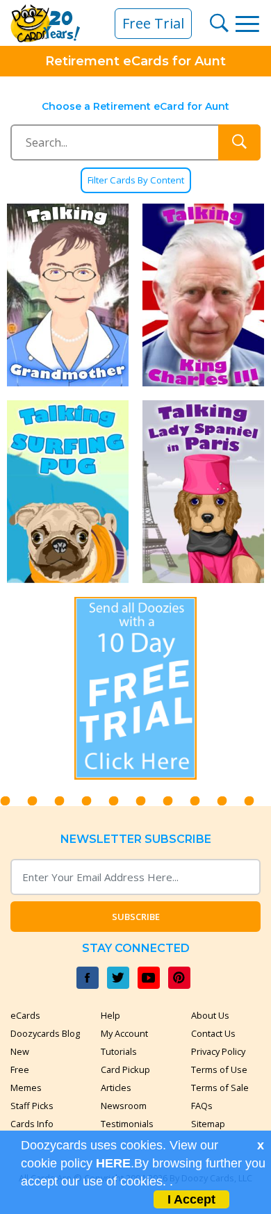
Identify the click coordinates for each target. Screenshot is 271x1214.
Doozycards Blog (45, 1033)
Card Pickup (125, 1069)
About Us (210, 1015)
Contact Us (213, 1033)
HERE (113, 1163)
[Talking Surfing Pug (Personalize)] (68, 491)
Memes (26, 1087)
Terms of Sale (220, 1087)
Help (110, 1015)
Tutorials (119, 1051)
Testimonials (127, 1123)
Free (19, 1069)
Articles (116, 1087)
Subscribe (136, 916)
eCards (25, 1015)
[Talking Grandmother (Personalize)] (68, 295)
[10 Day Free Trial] (136, 688)
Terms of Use (219, 1069)
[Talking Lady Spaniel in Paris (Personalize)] (203, 491)
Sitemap (208, 1123)
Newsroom (124, 1105)
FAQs (202, 1105)
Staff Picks (32, 1105)
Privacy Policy (218, 1051)
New (19, 1051)
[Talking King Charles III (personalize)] (203, 295)
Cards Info (32, 1123)
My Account (124, 1033)
